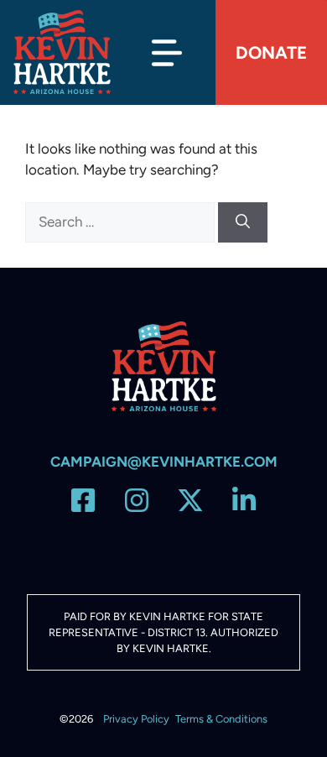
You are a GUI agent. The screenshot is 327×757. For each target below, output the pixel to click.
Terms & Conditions (221, 719)
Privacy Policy (136, 719)
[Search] (242, 222)
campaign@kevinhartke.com (164, 461)
